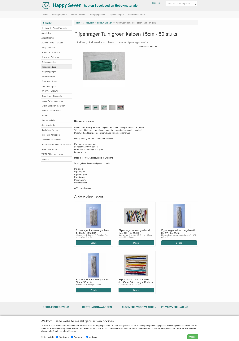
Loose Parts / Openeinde (52, 100)
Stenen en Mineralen (50, 134)
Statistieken (79, 337)
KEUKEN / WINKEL (49, 91)
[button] (157, 3)
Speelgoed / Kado (49, 125)
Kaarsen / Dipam (48, 86)
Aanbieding (46, 33)
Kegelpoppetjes (49, 71)
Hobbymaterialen (48, 66)
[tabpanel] (87, 107)
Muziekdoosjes (48, 76)
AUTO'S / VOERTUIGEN (52, 42)
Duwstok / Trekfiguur (50, 57)
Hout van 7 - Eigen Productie (54, 28)
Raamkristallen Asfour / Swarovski (56, 144)
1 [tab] (104, 112)
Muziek (44, 115)
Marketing (93, 337)
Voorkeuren (64, 337)
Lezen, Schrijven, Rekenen (53, 105)
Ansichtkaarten (47, 37)
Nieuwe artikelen (48, 120)
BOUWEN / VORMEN (50, 52)
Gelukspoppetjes (48, 62)
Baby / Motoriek (48, 47)
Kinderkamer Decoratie (51, 96)
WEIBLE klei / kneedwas (52, 154)
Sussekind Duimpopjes (51, 139)
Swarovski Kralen (49, 81)
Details (94, 242)
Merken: (45, 159)
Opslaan (193, 336)
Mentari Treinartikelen (51, 110)
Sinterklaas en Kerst (50, 149)
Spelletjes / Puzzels (49, 130)
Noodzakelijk (48, 337)
